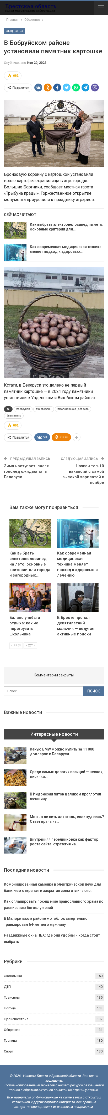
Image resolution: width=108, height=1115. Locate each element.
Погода (10, 1008)
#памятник (14, 415)
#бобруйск (23, 409)
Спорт (9, 1051)
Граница (10, 1040)
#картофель (43, 409)
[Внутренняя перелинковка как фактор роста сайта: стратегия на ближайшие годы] (15, 845)
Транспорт (12, 997)
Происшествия (16, 1019)
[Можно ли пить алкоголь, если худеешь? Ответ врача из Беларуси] (15, 822)
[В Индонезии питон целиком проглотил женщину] (15, 800)
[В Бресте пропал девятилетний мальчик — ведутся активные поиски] (78, 598)
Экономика (13, 976)
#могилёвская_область (73, 409)
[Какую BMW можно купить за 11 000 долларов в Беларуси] (15, 755)
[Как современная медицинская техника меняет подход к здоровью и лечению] (15, 252)
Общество (14, 31)
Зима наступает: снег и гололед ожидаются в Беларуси (27, 471)
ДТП (7, 987)
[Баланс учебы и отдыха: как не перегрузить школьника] (30, 598)
